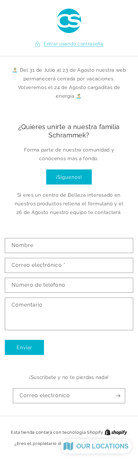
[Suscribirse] (118, 395)
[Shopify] (116, 432)
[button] (69, 44)
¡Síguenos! (69, 177)
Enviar (24, 347)
